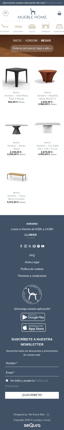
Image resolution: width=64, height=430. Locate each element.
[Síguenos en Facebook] (21, 246)
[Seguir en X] (29, 246)
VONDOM (31, 40)
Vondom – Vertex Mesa (16, 147)
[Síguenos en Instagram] (25, 246)
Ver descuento (54, 2)
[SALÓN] (32, 28)
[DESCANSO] (18, 28)
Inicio (17, 40)
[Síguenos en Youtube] (42, 246)
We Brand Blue (37, 414)
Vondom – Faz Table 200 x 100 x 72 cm (48, 147)
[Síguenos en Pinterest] (38, 246)
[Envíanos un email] (34, 246)
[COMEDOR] (45, 28)
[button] (5, 13)
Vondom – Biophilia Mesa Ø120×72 (47, 97)
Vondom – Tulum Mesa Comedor (16, 197)
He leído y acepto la (26, 383)
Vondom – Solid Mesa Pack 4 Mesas (16, 97)
